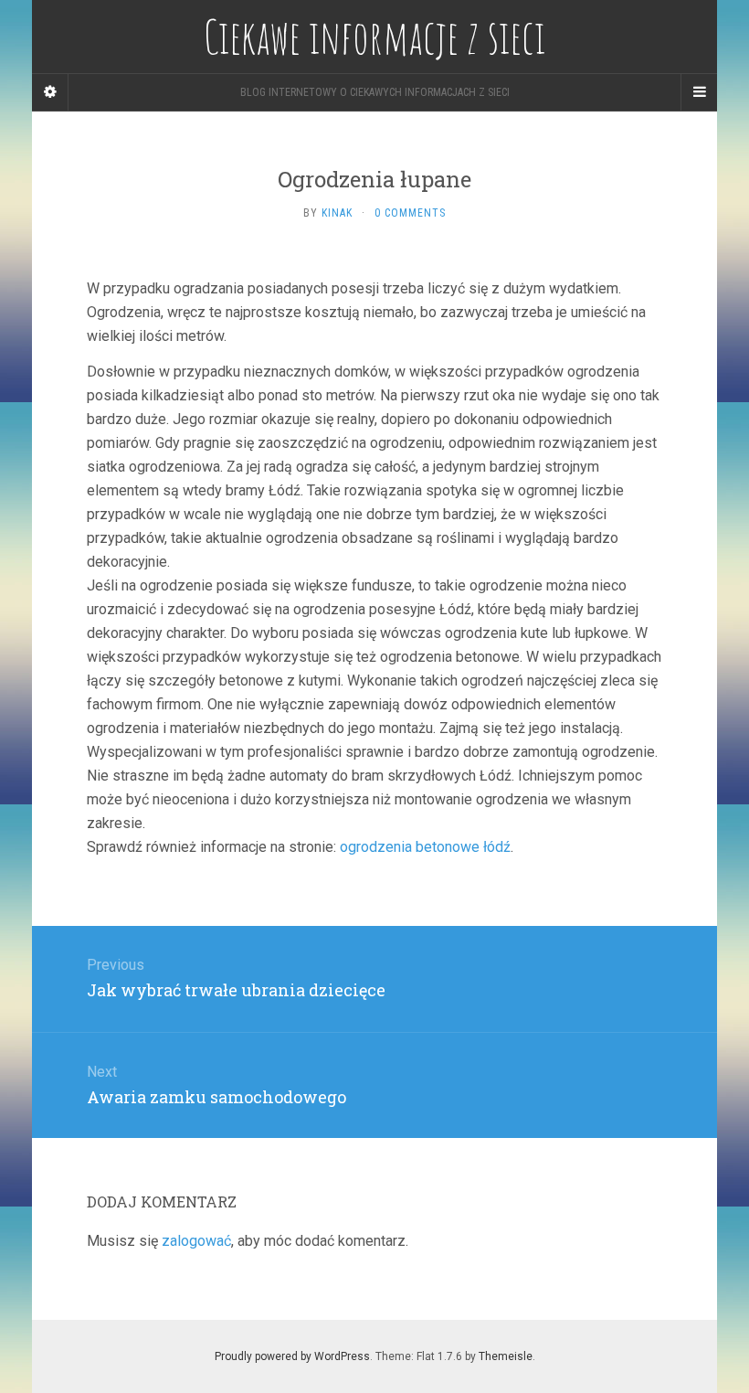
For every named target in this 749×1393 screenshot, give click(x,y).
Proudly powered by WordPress (292, 1356)
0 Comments (410, 213)
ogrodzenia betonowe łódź (425, 847)
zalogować (196, 1240)
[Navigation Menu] (698, 92)
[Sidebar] (50, 92)
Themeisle (506, 1356)
